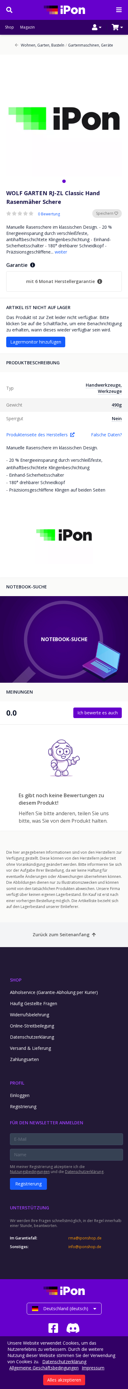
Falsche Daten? (106, 435)
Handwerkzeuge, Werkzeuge (104, 388)
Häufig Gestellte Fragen (33, 1003)
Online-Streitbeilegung (32, 1026)
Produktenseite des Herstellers (37, 435)
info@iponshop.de (84, 1246)
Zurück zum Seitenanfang (61, 934)
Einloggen (20, 1095)
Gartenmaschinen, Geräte (89, 45)
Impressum (93, 1368)
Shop (9, 27)
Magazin (27, 27)
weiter (61, 252)
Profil (17, 1083)
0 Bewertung (49, 214)
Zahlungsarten (24, 1059)
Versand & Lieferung (30, 1048)
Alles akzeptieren (64, 1380)
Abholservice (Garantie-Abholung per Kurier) (54, 992)
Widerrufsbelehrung (29, 1015)
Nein (117, 418)
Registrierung (23, 1106)
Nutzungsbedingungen (30, 1171)
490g (117, 405)
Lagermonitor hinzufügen (35, 342)
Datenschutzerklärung (32, 1037)
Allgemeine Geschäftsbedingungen (44, 1368)
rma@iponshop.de (85, 1238)
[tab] (64, 181)
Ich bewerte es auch (97, 713)
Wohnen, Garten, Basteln (42, 45)
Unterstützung (29, 1208)
